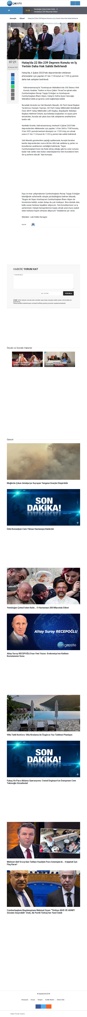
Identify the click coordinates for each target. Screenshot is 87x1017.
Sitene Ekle (60, 1000)
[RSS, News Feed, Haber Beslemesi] (48, 1006)
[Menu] (73, 3)
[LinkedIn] (12, 82)
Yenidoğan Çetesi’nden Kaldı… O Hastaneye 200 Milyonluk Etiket (46, 10)
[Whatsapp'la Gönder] (12, 86)
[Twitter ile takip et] (43, 1006)
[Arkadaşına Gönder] (12, 90)
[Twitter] (12, 78)
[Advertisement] (51, 174)
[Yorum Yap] (12, 98)
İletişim (40, 1000)
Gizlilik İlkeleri (49, 1000)
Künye (33, 1000)
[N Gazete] (14, 3)
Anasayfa (25, 1000)
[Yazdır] (12, 94)
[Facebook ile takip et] (38, 1006)
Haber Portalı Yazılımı (18, 1014)
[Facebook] (12, 74)
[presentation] (14, 10)
